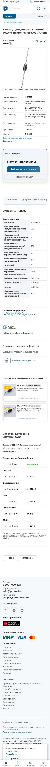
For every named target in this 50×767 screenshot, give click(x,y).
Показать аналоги (25, 177)
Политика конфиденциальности (17, 732)
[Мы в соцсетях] (6, 610)
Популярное (9, 705)
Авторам (7, 673)
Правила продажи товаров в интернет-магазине (22, 685)
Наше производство (13, 670)
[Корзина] (44, 8)
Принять (14, 759)
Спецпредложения (12, 663)
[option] (25, 68)
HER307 (28, 385)
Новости (7, 647)
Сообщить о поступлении (23, 169)
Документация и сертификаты (17, 138)
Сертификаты (9, 699)
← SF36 (10, 558)
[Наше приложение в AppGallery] (11, 624)
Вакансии (7, 667)
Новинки (7, 660)
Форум (6, 708)
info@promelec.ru (14, 591)
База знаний (9, 702)
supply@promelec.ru (16, 598)
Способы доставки (12, 689)
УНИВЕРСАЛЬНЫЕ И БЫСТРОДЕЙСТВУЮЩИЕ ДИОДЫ (19, 314)
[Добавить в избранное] (37, 41)
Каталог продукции (12, 654)
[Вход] (38, 8)
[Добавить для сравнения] (41, 41)
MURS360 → (27, 558)
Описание (7, 141)
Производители (11, 657)
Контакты (7, 651)
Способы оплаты (11, 696)
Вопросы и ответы (12, 692)
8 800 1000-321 (12, 585)
